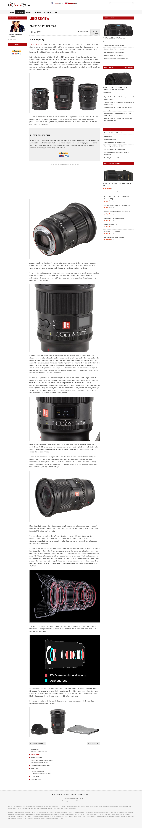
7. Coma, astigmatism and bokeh (40, 765)
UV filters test (108, 136)
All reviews (129, 18)
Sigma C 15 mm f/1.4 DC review (113, 55)
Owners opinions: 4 (109, 192)
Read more (13, 39)
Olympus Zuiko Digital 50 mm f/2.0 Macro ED (117, 212)
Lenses (28, 12)
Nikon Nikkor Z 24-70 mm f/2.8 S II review (116, 59)
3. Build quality (35, 754)
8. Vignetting (34, 768)
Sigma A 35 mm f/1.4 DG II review (114, 49)
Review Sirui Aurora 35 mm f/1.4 (113, 133)
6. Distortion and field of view (39, 763)
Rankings (47, 12)
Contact (98, 3)
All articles (129, 67)
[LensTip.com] (22, 4)
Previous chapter (38, 743)
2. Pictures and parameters (39, 752)
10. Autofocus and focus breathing (41, 774)
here (20, 818)
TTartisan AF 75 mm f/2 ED (112, 231)
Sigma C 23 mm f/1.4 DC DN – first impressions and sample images (115, 88)
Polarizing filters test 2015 (112, 158)
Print (96, 31)
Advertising (90, 3)
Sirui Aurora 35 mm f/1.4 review (114, 38)
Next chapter (93, 743)
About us (82, 3)
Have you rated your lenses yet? (15, 35)
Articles (38, 12)
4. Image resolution (36, 757)
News (12, 12)
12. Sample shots (36, 779)
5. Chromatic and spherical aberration (42, 760)
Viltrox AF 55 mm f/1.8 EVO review (114, 45)
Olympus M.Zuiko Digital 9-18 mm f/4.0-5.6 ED (117, 205)
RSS (104, 3)
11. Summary (35, 776)
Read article (107, 92)
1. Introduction (35, 749)
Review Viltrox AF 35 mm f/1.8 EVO (114, 142)
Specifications (123, 192)
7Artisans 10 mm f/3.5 (110, 224)
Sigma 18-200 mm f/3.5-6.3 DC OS (114, 218)
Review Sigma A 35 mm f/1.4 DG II (114, 146)
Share (96, 33)
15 (115, 214)
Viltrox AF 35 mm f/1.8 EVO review (114, 52)
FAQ (55, 12)
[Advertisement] (64, 179)
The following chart (36, 44)
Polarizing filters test (110, 139)
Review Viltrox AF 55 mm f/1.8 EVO (114, 149)
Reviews (20, 12)
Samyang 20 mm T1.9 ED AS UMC (114, 237)
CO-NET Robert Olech (77, 798)
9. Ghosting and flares (37, 771)
